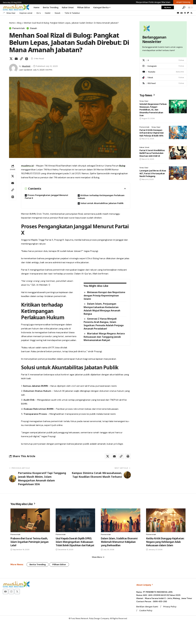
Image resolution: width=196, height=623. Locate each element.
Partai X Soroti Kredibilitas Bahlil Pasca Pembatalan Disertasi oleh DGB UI (152, 153)
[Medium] (185, 13)
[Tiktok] (163, 77)
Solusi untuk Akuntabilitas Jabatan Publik (102, 203)
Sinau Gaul (10, 13)
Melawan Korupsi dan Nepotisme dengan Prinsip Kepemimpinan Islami (104, 295)
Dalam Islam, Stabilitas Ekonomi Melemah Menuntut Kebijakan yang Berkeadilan (119, 542)
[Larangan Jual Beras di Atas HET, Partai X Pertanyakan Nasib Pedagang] (178, 173)
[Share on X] (11, 58)
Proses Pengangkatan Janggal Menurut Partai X (46, 196)
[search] (183, 7)
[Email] (16, 58)
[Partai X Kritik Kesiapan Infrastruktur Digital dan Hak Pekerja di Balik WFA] (178, 132)
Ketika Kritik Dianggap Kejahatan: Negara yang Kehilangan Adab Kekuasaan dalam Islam (165, 542)
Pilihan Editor (59, 564)
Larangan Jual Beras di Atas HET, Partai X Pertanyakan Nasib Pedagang (152, 173)
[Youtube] (163, 72)
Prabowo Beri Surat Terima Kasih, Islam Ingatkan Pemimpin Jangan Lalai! (29, 542)
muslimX (26, 66)
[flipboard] (188, 13)
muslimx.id (27, 165)
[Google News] (181, 13)
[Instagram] (163, 66)
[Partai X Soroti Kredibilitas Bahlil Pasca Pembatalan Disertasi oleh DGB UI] (178, 153)
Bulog (122, 165)
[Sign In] (177, 7)
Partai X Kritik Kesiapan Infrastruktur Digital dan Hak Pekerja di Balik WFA (151, 133)
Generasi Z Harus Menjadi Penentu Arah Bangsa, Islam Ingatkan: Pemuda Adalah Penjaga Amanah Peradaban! (104, 323)
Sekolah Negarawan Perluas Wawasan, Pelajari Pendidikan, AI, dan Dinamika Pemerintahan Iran (153, 110)
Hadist (47, 13)
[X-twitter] (17, 591)
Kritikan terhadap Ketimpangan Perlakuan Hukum (101, 197)
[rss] (163, 83)
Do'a (39, 13)
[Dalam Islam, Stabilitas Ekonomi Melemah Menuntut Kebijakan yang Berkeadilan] (120, 520)
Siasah (57, 13)
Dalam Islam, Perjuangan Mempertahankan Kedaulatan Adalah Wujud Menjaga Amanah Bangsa (102, 308)
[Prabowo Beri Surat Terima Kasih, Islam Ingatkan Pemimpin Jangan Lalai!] (30, 520)
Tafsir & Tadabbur (72, 13)
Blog (19, 22)
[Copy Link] (21, 58)
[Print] (27, 58)
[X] (163, 60)
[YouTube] (178, 13)
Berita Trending (38, 564)
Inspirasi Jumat (26, 13)
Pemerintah (18, 28)
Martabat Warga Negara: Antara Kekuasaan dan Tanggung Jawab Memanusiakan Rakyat (104, 337)
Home (12, 22)
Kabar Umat (144, 147)
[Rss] (191, 13)
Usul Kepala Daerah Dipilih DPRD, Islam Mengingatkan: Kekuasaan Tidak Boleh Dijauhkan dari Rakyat (75, 542)
